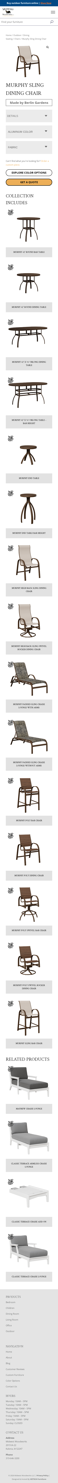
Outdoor (17, 35)
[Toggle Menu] (53, 12)
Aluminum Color (20, 131)
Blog (8, 1363)
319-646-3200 (12, 1458)
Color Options (13, 1380)
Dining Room (12, 1313)
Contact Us (11, 1386)
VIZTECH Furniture (38, 1479)
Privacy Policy (42, 1475)
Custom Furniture (15, 1375)
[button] (47, 47)
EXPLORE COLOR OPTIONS (29, 172)
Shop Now (45, 3)
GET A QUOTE (29, 182)
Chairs (17, 38)
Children (10, 1308)
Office (9, 1325)
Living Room (12, 1319)
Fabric (13, 147)
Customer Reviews (15, 1369)
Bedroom (10, 1302)
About (9, 1357)
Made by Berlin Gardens (29, 102)
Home (8, 35)
